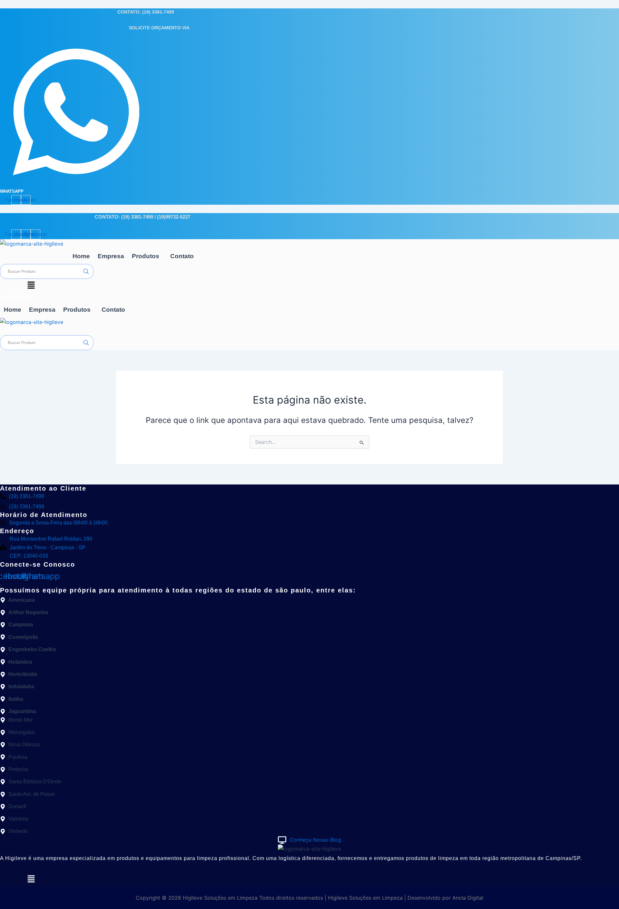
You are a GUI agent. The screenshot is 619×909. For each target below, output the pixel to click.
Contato (182, 256)
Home (81, 256)
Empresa (111, 256)
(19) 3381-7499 (158, 12)
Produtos (145, 256)
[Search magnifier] (86, 271)
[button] (147, 256)
